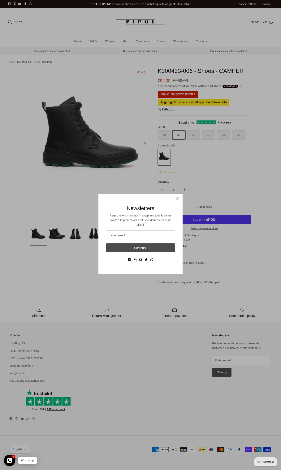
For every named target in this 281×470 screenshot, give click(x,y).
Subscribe (140, 248)
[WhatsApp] (151, 259)
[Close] (178, 198)
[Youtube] (140, 259)
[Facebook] (129, 259)
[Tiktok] (146, 259)
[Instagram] (135, 259)
